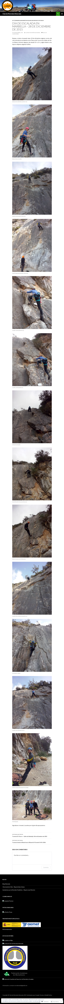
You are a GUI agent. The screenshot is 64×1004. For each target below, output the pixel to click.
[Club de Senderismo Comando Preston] (7, 901)
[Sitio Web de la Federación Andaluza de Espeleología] (15, 957)
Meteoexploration (7, 929)
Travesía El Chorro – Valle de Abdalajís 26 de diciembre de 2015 (29, 835)
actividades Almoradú (19, 20)
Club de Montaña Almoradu (11, 14)
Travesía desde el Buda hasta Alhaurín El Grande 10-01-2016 (29, 841)
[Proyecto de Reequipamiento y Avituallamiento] (7, 940)
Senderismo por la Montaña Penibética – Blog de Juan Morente (18, 890)
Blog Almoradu (6, 884)
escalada (29, 20)
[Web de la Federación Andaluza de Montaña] (17, 974)
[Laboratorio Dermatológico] (7, 912)
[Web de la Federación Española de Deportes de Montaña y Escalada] (17, 979)
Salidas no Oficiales (38, 20)
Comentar (46, 867)
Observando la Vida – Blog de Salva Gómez (13, 887)
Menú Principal (62, 14)
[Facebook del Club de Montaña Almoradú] (12, 943)
